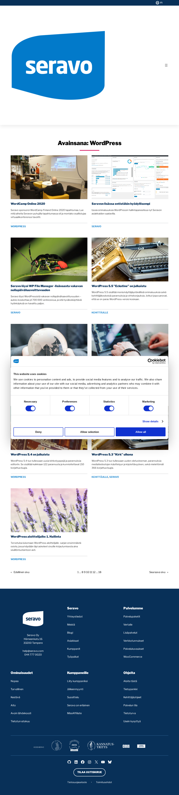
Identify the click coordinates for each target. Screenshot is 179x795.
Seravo (96, 226)
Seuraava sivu (158, 572)
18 (99, 572)
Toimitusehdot (104, 782)
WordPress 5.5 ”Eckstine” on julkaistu (119, 286)
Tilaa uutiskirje (89, 772)
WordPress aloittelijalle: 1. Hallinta (36, 536)
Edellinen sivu (20, 572)
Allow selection (89, 431)
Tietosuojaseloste (77, 782)
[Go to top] (161, 789)
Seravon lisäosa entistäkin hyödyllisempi (121, 203)
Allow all (140, 431)
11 (91, 572)
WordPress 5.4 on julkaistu (30, 454)
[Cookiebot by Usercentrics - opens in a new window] (150, 361)
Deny (38, 431)
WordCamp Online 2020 (28, 203)
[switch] (70, 408)
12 (94, 572)
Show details (150, 421)
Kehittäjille (100, 312)
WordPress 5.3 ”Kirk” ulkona (112, 454)
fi (161, 2)
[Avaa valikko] (166, 65)
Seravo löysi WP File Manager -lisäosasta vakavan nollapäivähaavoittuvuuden (47, 288)
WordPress (18, 226)
